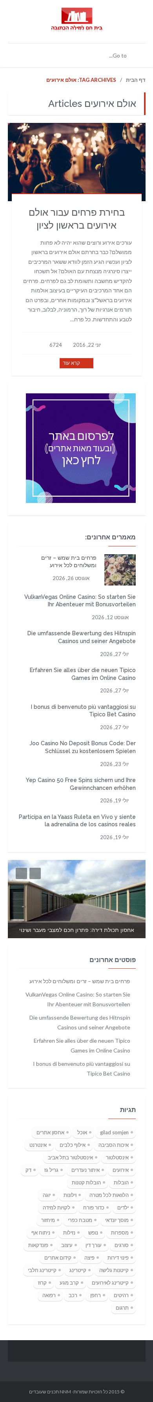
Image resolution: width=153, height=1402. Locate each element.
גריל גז (51, 1170)
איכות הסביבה (113, 1145)
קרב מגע (69, 1282)
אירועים (121, 1170)
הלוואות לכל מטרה (109, 1195)
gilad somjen (114, 1132)
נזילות (69, 1232)
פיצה (89, 1257)
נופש (93, 1232)
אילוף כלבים (73, 1145)
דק (28, 1170)
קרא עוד (71, 363)
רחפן (95, 1295)
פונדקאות (38, 1245)
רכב (73, 1295)
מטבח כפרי (80, 1220)
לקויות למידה (56, 1207)
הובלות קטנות (86, 1182)
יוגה (47, 1195)
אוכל (82, 1132)
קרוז (42, 1282)
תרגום (122, 1308)
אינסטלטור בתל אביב (70, 1157)
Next (35, 873)
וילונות (70, 1195)
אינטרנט (38, 1145)
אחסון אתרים (50, 1132)
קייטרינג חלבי (42, 1270)
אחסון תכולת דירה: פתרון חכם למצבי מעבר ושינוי (76, 930)
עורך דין (94, 1245)
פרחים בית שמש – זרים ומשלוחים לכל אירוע (79, 981)
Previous (21, 873)
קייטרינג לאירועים (110, 1282)
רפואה (49, 1295)
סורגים (122, 1245)
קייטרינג (77, 1270)
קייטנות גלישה (114, 1270)
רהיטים (121, 1295)
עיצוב (67, 1245)
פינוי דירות (118, 1257)
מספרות (120, 1232)
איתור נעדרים (85, 1170)
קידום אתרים (57, 1257)
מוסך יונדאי (117, 1220)
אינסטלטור (117, 1157)
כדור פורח (93, 1207)
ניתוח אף (40, 1232)
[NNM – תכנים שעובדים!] (76, 28)
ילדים (123, 1207)
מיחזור (48, 1220)
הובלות (121, 1182)
